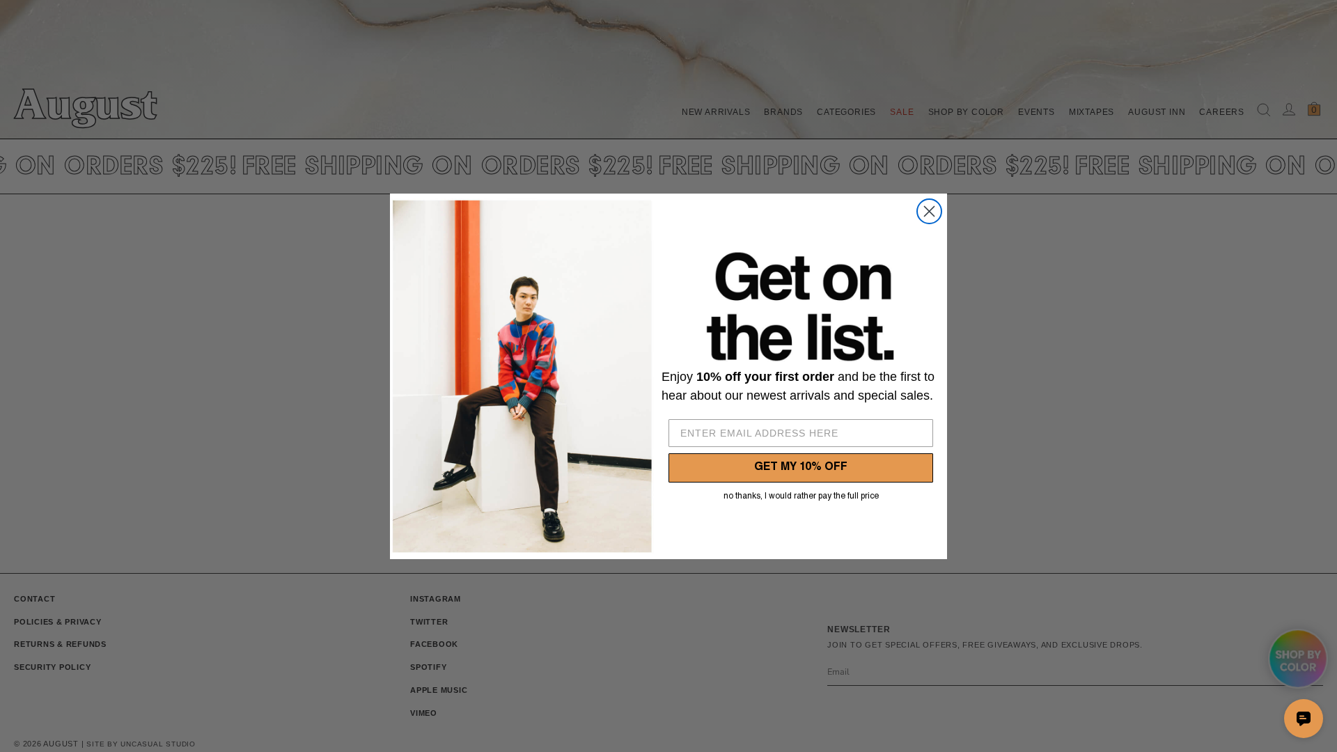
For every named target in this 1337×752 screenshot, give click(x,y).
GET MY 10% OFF (800, 467)
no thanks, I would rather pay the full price (801, 496)
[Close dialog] (929, 211)
